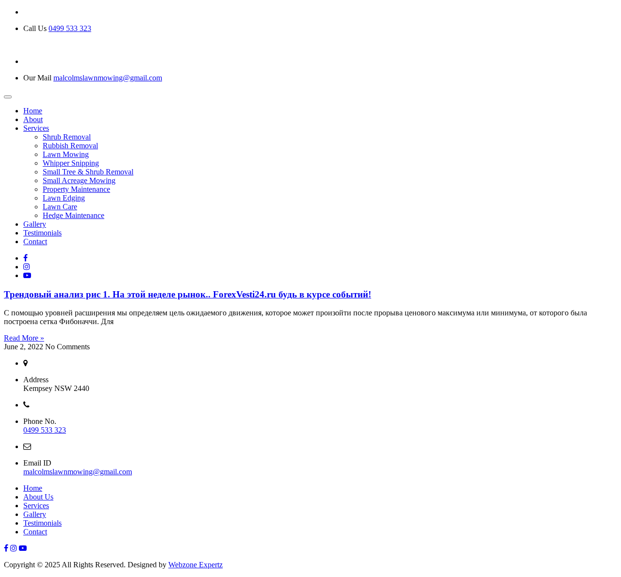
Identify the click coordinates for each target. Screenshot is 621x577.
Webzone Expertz (195, 565)
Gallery (34, 514)
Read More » (24, 338)
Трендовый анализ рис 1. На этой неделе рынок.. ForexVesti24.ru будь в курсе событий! (187, 294)
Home (32, 488)
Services (36, 505)
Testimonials (42, 523)
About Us (38, 497)
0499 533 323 (70, 28)
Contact (35, 532)
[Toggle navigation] (8, 96)
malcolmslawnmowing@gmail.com (107, 78)
